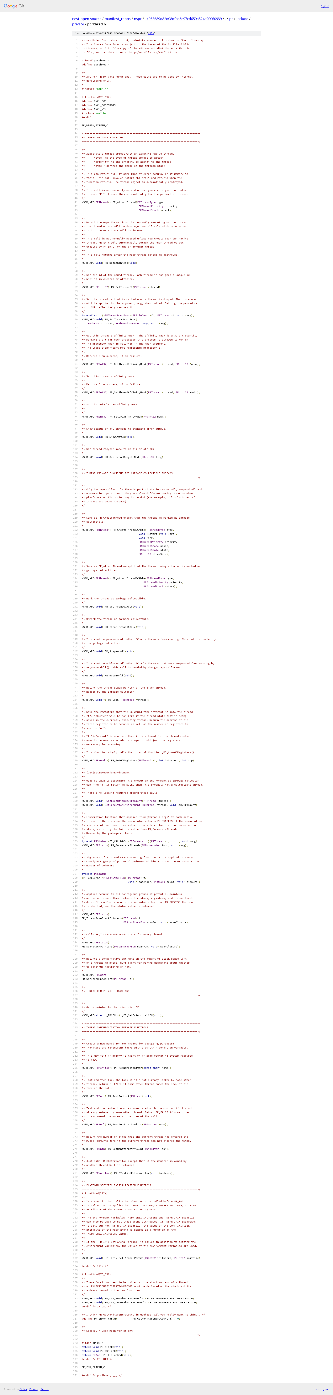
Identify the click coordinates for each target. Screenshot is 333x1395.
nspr (138, 18)
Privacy (33, 1389)
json (326, 1389)
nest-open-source (86, 18)
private (78, 24)
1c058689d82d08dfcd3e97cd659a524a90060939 (183, 18)
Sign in (325, 6)
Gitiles (23, 1389)
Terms (44, 1389)
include (242, 18)
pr (231, 18)
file (151, 33)
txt (316, 1389)
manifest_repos (118, 18)
